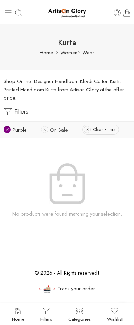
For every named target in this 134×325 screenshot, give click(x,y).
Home (46, 52)
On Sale (59, 130)
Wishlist (115, 318)
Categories (79, 318)
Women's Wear (77, 52)
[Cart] (126, 13)
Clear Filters (104, 129)
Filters (20, 112)
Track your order (76, 288)
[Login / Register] (117, 13)
